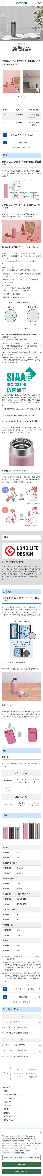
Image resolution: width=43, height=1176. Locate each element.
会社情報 (6, 1109)
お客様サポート (9, 1101)
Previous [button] (2, 81)
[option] (21, 23)
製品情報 (6, 1087)
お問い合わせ (8, 1120)
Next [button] (40, 81)
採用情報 (6, 1112)
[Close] (40, 1132)
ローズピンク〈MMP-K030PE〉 (14, 1045)
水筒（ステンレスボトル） (20, 1073)
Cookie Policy (19, 1152)
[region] (21, 1152)
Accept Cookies (21, 1171)
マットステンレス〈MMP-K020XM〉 (16, 1033)
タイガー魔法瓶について (12, 1094)
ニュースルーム (9, 1098)
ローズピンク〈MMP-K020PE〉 (14, 1022)
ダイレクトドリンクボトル (21, 781)
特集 (5, 1091)
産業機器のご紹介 (10, 1116)
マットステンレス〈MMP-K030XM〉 (16, 1056)
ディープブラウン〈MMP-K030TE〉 (15, 1051)
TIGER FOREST (9, 1105)
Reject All (21, 1164)
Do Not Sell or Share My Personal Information (21, 1157)
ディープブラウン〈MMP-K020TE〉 (15, 1027)
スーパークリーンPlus (34, 804)
